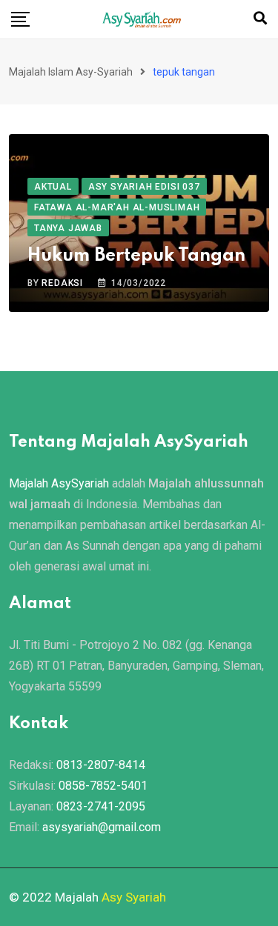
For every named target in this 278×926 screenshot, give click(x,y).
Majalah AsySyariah (59, 483)
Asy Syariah (134, 897)
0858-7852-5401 (103, 786)
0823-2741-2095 (100, 806)
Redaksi (62, 283)
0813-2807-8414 (100, 765)
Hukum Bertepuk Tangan (136, 256)
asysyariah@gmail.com (101, 827)
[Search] (260, 18)
